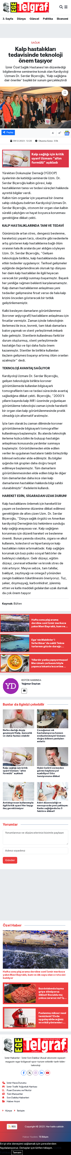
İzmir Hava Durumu (16, 1083)
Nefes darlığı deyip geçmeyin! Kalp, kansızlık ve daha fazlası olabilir (17, 733)
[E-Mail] (24, 691)
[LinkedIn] (41, 1073)
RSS (13, 1126)
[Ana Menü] (66, 7)
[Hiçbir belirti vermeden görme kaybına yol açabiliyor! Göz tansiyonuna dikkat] (52, 756)
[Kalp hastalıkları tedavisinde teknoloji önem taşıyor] (35, 107)
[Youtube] (47, 1073)
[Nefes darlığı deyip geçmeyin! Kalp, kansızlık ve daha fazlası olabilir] (18, 718)
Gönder (10, 860)
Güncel (34, 18)
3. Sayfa (7, 18)
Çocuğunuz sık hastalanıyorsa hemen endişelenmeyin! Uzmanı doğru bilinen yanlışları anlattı (51, 736)
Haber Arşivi (13, 1101)
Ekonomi (62, 18)
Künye (8, 1110)
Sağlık (35, 42)
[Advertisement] (35, 895)
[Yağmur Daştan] (11, 686)
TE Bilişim (43, 1137)
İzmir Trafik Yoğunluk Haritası (22, 1086)
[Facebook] (23, 1073)
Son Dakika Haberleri (18, 1097)
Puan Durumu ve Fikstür (19, 1090)
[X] (29, 1073)
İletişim (21, 1110)
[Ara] (61, 7)
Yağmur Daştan (30, 683)
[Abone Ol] (67, 133)
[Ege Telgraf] (26, 7)
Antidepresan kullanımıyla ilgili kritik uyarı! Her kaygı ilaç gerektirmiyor (18, 806)
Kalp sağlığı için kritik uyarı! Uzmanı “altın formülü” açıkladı (15, 771)
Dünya (21, 18)
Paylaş (10, 132)
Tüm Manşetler (15, 1094)
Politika (48, 18)
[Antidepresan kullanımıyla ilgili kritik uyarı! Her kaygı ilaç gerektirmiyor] (18, 791)
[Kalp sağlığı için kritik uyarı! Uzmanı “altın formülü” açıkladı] (18, 756)
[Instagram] (35, 1073)
